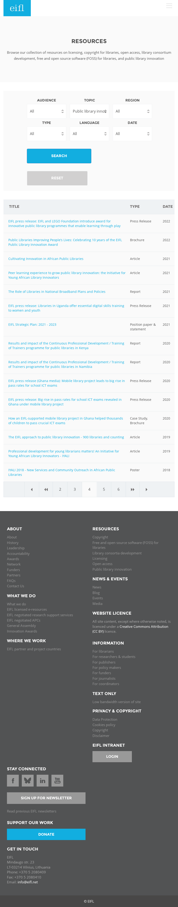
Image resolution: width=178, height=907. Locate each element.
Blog (96, 592)
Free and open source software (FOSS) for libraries (125, 545)
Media (97, 603)
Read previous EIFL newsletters (31, 811)
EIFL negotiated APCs (23, 620)
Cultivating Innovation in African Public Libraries (45, 258)
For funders (101, 672)
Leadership (16, 548)
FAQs (11, 580)
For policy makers (106, 667)
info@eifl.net (28, 882)
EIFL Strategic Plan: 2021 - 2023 (32, 324)
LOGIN (112, 756)
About (12, 537)
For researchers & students (113, 656)
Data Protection (104, 719)
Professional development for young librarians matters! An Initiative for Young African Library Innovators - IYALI (63, 453)
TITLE (14, 206)
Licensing (99, 558)
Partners (13, 575)
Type (46, 122)
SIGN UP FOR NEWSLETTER (46, 798)
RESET (57, 178)
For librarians (103, 651)
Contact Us (15, 586)
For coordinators (105, 683)
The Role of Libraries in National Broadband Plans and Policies (56, 291)
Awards (13, 558)
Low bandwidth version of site (116, 701)
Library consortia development (117, 553)
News (96, 587)
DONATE (46, 834)
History (13, 542)
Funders (13, 569)
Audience (46, 100)
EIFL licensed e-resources (27, 609)
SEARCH (59, 156)
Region (132, 100)
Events (97, 598)
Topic (89, 100)
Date (132, 122)
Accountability (18, 553)
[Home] (17, 8)
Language (89, 122)
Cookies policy (103, 724)
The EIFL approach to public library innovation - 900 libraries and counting (66, 437)
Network (14, 564)
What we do (16, 604)
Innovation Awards (22, 631)
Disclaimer (100, 735)
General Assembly (21, 625)
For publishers (103, 662)
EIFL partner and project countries (34, 649)
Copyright (100, 537)
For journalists (103, 678)
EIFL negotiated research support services (40, 615)
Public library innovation (112, 569)
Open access (102, 563)
